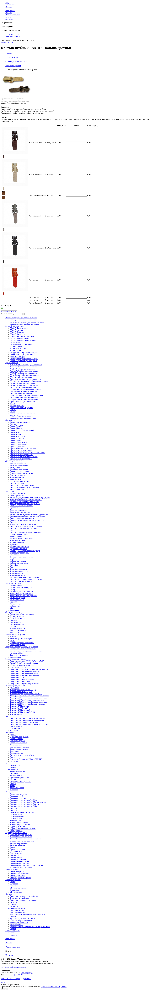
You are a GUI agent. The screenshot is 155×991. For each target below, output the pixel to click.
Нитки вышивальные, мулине (21, 408)
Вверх (3, 983)
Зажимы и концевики (18, 843)
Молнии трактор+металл (15, 686)
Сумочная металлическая (20, 861)
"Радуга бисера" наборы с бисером (23, 391)
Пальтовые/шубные (17, 741)
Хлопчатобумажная (17, 628)
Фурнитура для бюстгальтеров (22, 643)
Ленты (12, 641)
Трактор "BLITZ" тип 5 (19, 708)
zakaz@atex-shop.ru (12, 36)
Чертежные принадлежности (21, 921)
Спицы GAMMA (16, 426)
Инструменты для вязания (20, 422)
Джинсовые (14, 688)
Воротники (14, 610)
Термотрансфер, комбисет (20, 824)
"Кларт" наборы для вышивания (22, 383)
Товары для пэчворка (18, 575)
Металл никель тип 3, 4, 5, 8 (21, 692)
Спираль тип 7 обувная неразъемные (24, 684)
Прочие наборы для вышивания (22, 402)
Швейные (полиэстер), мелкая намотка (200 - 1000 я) (30, 724)
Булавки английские (18, 463)
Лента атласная (16, 585)
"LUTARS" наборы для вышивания (24, 371)
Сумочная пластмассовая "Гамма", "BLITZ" (27, 865)
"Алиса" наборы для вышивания (22, 377)
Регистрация (10, 5)
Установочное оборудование (21, 867)
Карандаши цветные (18, 543)
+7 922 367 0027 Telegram (10, 979)
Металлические (16, 745)
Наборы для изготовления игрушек (23, 528)
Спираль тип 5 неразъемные (21, 681)
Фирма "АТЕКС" (7, 42)
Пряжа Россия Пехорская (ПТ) (21, 455)
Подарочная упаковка (18, 549)
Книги (12, 933)
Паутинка (13, 780)
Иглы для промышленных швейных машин (27, 322)
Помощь (8, 7)
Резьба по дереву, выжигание (21, 538)
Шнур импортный (17, 871)
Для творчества (11, 491)
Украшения (9, 792)
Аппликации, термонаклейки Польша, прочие (28, 802)
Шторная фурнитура (13, 880)
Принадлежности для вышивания (23, 418)
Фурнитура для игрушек (19, 553)
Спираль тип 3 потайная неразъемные (24, 671)
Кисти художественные (19, 923)
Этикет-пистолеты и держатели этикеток (26, 651)
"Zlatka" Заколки (16, 330)
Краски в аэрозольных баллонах (22, 918)
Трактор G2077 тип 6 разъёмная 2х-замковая (27, 700)
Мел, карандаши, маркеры (20, 481)
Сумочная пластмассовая (19, 863)
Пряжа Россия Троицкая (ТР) (21, 459)
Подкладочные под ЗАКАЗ (20, 782)
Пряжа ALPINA (16, 434)
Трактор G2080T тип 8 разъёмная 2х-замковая (27, 704)
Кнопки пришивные (18, 849)
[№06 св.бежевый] (3, 190)
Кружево (13, 602)
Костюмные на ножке (18, 743)
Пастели (13, 522)
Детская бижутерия (17, 357)
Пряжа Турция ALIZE (18, 442)
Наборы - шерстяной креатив (21, 581)
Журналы (13, 935)
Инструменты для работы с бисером (24, 359)
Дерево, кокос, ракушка (19, 749)
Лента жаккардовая (17, 598)
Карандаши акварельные (19, 547)
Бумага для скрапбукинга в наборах (24, 896)
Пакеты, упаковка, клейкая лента (23, 649)
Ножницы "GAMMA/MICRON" (22, 485)
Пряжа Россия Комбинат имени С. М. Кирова (27, 453)
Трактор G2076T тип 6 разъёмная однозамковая (28, 698)
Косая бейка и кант (17, 618)
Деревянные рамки (17, 493)
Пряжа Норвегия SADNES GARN (23, 449)
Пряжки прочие (16, 857)
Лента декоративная (13, 583)
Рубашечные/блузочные (19, 737)
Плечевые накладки (17, 475)
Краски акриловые (17, 912)
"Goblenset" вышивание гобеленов (23, 367)
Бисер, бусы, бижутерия (14, 326)
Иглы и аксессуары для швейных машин (21, 318)
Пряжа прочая (15, 440)
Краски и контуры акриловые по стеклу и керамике (30, 927)
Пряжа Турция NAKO (18, 446)
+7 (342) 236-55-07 (15, 975)
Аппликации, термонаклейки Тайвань (25, 806)
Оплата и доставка (12, 15)
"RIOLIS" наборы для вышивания (23, 393)
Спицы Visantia (16, 428)
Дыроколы (14, 906)
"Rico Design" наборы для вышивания (24, 375)
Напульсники (15, 765)
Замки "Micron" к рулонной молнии (24, 663)
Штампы (13, 902)
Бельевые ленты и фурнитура (16, 634)
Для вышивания (11, 363)
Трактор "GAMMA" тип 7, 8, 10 (22, 712)
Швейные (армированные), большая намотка (27, 718)
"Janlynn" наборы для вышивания (23, 369)
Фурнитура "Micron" (18, 827)
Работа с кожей (16, 536)
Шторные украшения (18, 888)
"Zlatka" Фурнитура (17, 334)
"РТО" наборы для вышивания (22, 416)
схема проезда (26, 973)
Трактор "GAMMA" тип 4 (20, 706)
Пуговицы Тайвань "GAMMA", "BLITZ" (26, 759)
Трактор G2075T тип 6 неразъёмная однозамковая (29, 696)
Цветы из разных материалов (21, 506)
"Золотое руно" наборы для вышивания (25, 379)
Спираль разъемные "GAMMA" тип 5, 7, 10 (27, 661)
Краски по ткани (16, 925)
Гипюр (12, 590)
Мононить (14, 731)
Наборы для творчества (19, 563)
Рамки (12, 412)
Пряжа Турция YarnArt (18, 444)
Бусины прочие (16, 346)
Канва (12, 404)
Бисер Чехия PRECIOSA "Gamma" (23, 340)
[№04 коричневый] (3, 158)
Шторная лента (16, 892)
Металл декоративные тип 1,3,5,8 (23, 690)
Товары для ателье (17, 477)
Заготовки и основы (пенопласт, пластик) (26, 526)
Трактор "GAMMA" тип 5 (20, 710)
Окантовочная (15, 622)
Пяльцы (13, 410)
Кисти (12, 882)
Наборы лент (15, 606)
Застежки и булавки (13, 66)
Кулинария (14, 545)
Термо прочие (15, 820)
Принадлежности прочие (20, 471)
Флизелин (14, 790)
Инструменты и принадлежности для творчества (29, 514)
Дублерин (14, 773)
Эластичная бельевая (18, 630)
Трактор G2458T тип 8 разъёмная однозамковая (28, 702)
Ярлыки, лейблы (16, 653)
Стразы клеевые (16, 814)
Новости (8, 13)
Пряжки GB (14, 855)
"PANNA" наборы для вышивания (23, 373)
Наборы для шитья (17, 483)
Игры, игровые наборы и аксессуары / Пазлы (27, 516)
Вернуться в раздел (8, 312)
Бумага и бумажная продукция (22, 518)
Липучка (13, 620)
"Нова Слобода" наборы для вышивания (25, 389)
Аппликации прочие (18, 798)
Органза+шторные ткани (19, 777)
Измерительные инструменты (21, 473)
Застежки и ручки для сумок (21, 835)
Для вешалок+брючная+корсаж (22, 614)
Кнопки (13, 847)
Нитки (8, 716)
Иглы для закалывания (19, 465)
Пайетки (13, 810)
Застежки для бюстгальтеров (21, 639)
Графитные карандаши (19, 534)
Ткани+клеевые (11, 769)
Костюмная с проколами (19, 747)
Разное (8, 763)
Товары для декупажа (18, 569)
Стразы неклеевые (17, 816)
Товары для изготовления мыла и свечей (26, 500)
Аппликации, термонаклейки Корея (24, 800)
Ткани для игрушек (17, 771)
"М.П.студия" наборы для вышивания (24, 387)
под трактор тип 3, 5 (18, 667)
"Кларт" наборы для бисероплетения (24, 385)
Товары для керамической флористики (25, 504)
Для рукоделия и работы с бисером (23, 352)
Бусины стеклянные (18, 348)
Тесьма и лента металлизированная (23, 596)
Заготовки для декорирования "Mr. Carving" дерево (30, 498)
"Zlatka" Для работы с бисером (22, 336)
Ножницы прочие (17, 489)
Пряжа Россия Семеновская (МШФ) (24, 457)
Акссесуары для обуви (18, 794)
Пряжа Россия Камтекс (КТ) (21, 451)
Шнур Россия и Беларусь (19, 874)
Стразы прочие (16, 818)
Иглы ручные (15, 467)
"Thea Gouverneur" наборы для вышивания (26, 395)
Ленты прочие (15, 604)
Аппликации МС (16, 796)
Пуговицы (9, 733)
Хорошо (4, 989)
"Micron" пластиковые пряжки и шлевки (25, 839)
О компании (10, 11)
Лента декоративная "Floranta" (21, 592)
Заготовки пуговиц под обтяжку (22, 755)
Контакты (9, 19)
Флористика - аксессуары (20, 512)
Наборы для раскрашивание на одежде (25, 551)
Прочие (13, 757)
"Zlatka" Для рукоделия (19, 328)
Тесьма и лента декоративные (21, 594)
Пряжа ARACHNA (17, 436)
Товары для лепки (17, 573)
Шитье (12, 608)
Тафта (12, 786)
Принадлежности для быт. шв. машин (24, 324)
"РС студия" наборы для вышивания (24, 397)
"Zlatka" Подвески (17, 332)
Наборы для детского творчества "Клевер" (26, 579)
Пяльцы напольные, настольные (22, 414)
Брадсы (13, 904)
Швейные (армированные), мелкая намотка (27, 720)
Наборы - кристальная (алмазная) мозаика (26, 532)
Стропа (13, 626)
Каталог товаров (11, 57)
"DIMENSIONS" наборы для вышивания (26, 365)
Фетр (12, 530)
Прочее (13, 567)
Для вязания (10, 420)
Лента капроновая (17, 600)
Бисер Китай (15, 342)
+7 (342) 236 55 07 (12, 34)
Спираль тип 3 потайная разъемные (24, 673)
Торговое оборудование (19, 655)
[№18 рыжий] (3, 295)
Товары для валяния (18, 540)
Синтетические (16, 726)
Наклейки (14, 565)
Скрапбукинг (10, 894)
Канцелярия (14, 555)
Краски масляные (17, 910)
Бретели (13, 637)
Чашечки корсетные (17, 645)
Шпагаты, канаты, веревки (20, 878)
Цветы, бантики (16, 831)
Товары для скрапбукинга (20, 898)
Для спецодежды (16, 753)
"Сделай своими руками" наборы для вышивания (29, 381)
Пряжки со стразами (18, 859)
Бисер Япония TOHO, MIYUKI (22, 344)
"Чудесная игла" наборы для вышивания (25, 399)
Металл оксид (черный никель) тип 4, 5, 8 (26, 694)
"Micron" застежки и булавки (21, 837)
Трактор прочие (16, 714)
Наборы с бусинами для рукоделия (23, 361)
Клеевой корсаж (16, 775)
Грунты (13, 929)
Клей (12, 559)
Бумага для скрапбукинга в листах (23, 900)
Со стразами (15, 761)
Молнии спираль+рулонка (15, 659)
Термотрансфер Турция (19, 822)
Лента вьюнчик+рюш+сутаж (21, 587)
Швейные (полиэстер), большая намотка (25, 722)
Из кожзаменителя (17, 616)
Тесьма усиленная (17, 788)
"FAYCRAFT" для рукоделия (21, 355)
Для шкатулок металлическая (21, 557)
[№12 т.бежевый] (3, 231)
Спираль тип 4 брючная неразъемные (24, 675)
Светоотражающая (17, 624)
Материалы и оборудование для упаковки (21, 647)
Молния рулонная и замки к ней (22, 665)
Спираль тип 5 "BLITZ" (19, 677)
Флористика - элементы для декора (23, 524)
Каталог (8, 17)
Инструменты (15, 479)
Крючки (13, 424)
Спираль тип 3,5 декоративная (22, 679)
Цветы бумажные (16, 496)
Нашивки (13, 808)
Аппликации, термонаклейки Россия (24, 804)
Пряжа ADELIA (16, 432)
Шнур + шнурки (11, 869)
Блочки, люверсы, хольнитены (22, 841)
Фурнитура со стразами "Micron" (23, 829)
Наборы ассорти (16, 739)
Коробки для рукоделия (19, 469)
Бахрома (13, 886)
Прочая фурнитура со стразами (22, 812)
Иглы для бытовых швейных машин (24, 320)
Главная (8, 53)
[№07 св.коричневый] (3, 199)
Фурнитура (14, 890)
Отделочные (15, 728)
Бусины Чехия (15, 350)
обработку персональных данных (53, 987)
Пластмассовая (16, 853)
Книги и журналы (12, 931)
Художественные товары (15, 908)
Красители (14, 508)
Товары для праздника (18, 510)
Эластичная (14, 632)
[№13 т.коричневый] (3, 263)
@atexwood (27, 979)
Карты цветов (15, 657)
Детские (13, 735)
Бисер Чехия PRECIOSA (19, 338)
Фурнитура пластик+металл (16, 62)
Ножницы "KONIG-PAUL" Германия (24, 487)
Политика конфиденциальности (13, 967)
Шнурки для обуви (17, 876)
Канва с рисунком (17, 406)
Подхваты (14, 884)
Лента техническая (12, 612)
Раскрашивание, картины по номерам (24, 577)
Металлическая (16, 851)
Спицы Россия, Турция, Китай (22, 430)
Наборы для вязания (18, 561)
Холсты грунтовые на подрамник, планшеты (27, 914)
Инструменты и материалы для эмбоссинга (27, 520)
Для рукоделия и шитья (14, 461)
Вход (7, 3)
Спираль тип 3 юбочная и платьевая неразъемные (29, 669)
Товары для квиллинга (19, 571)
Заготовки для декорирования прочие (24, 502)
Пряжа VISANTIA (17, 438)
